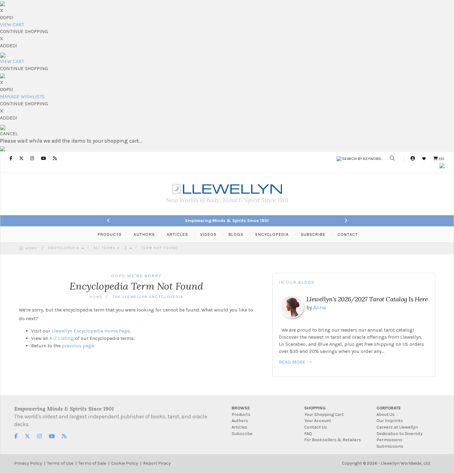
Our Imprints (389, 420)
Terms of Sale (92, 463)
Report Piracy (157, 463)
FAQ (308, 433)
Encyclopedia (64, 248)
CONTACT (348, 234)
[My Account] (412, 158)
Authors (240, 420)
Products (241, 414)
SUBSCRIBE (313, 234)
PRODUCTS (110, 234)
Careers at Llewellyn (397, 427)
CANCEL (9, 133)
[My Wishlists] (424, 158)
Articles (239, 427)
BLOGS (236, 234)
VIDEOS (208, 234)
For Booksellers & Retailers (332, 439)
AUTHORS (144, 234)
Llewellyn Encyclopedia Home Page (91, 331)
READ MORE (292, 362)
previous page (78, 346)
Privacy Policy (28, 463)
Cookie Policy (124, 463)
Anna (319, 307)
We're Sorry (144, 275)
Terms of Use (60, 463)
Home (31, 248)
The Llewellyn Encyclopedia (147, 296)
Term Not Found (159, 248)
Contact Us (315, 427)
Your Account (317, 420)
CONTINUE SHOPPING (24, 31)
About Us (385, 414)
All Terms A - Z (111, 248)
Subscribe (242, 433)
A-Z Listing (61, 338)
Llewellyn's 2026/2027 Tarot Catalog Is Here (367, 299)
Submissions (389, 446)
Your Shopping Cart (324, 414)
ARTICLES (177, 234)
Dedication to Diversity (399, 433)
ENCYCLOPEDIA (272, 234)
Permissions (389, 439)
